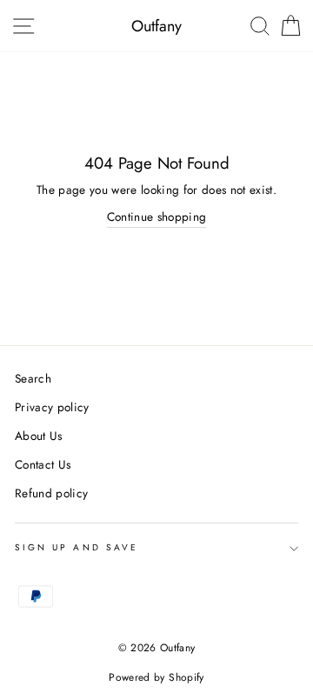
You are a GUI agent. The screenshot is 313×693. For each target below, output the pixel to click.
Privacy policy (52, 407)
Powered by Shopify (156, 677)
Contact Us (42, 464)
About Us (39, 435)
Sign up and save (76, 547)
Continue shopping (157, 216)
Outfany (156, 26)
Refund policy (51, 493)
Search (33, 378)
